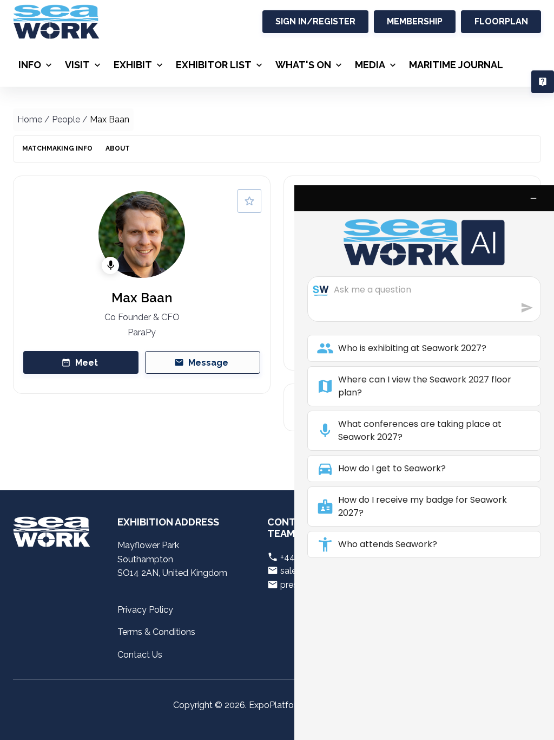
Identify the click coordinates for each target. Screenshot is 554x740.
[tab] (57, 149)
